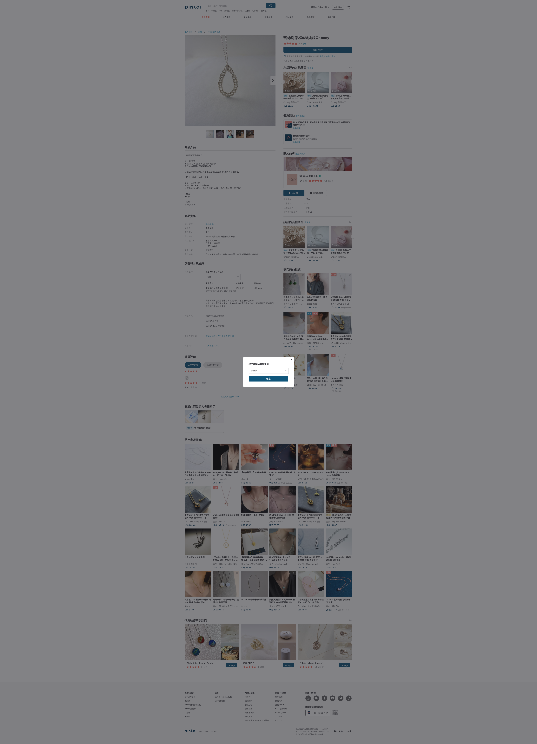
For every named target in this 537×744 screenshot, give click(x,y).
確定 (268, 378)
